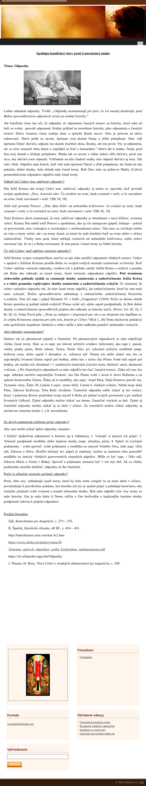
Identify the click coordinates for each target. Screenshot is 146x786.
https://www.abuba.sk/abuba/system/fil (35, 542)
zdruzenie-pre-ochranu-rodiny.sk (97, 733)
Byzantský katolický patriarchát (97, 726)
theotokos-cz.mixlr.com (92, 730)
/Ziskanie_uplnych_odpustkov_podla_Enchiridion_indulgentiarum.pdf (56, 549)
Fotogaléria (86, 657)
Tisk (141, 782)
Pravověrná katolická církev (95, 722)
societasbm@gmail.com (20, 724)
